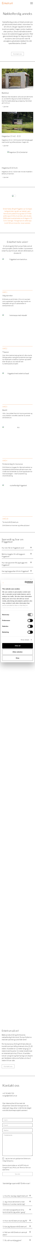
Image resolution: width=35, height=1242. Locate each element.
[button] (31, 3)
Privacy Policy (12, 1167)
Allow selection (17, 652)
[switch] (30, 620)
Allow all (17, 646)
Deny (17, 658)
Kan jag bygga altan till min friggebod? (15, 571)
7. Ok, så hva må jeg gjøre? (12, 1240)
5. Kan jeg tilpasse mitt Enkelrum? (15, 1226)
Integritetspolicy (7, 1161)
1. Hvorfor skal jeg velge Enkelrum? (15, 1196)
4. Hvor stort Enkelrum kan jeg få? (15, 1221)
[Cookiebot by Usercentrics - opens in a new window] (25, 582)
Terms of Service (25, 1167)
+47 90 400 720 (8, 1093)
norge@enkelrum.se (9, 1096)
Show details (25, 640)
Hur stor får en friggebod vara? (13, 548)
